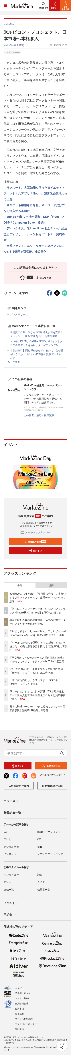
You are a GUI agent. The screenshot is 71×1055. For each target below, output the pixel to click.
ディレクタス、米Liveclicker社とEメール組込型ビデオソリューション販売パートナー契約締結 (35, 234)
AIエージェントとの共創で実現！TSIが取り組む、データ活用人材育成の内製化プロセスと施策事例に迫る (38, 695)
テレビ (7, 839)
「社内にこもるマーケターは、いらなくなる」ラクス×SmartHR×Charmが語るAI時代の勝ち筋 (37, 610)
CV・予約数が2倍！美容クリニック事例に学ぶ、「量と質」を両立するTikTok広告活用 (37, 670)
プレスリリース (19, 314)
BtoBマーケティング (49, 831)
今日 (19, 585)
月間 (51, 585)
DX (5, 831)
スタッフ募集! (22, 998)
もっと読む (13, 362)
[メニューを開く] (5, 5)
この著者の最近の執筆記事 (39, 415)
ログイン (37, 550)
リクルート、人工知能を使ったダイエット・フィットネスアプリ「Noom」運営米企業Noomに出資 (35, 193)
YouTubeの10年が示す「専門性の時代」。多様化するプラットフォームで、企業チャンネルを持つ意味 (37, 597)
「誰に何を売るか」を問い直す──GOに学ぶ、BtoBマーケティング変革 (36, 682)
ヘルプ (18, 988)
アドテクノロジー (12, 52)
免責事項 (19, 1008)
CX (39, 839)
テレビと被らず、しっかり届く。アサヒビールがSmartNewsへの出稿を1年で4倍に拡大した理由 (37, 633)
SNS (39, 846)
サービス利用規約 (24, 1018)
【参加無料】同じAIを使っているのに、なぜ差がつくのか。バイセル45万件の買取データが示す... (36, 354)
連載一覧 (9, 889)
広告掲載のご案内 (19, 786)
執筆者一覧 (43, 889)
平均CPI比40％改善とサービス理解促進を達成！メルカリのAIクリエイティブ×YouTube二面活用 (37, 659)
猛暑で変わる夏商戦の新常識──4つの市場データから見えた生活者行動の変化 (37, 621)
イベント (9, 903)
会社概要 (19, 1013)
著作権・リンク (22, 993)
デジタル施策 (11, 846)
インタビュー (11, 874)
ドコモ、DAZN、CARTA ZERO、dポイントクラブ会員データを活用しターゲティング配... (36, 343)
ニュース (9, 801)
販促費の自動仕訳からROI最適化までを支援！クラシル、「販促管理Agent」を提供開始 (36, 334)
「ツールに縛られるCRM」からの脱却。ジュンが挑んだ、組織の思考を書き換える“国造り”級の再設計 (38, 646)
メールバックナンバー (37, 532)
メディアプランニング (50, 854)
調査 (39, 874)
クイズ (41, 882)
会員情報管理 (21, 1003)
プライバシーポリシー (26, 1023)
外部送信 (19, 1028)
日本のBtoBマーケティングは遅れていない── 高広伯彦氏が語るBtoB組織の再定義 (37, 708)
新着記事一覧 (12, 813)
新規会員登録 (37, 541)
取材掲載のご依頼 (52, 786)
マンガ (7, 882)
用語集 (8, 914)
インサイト (10, 854)
